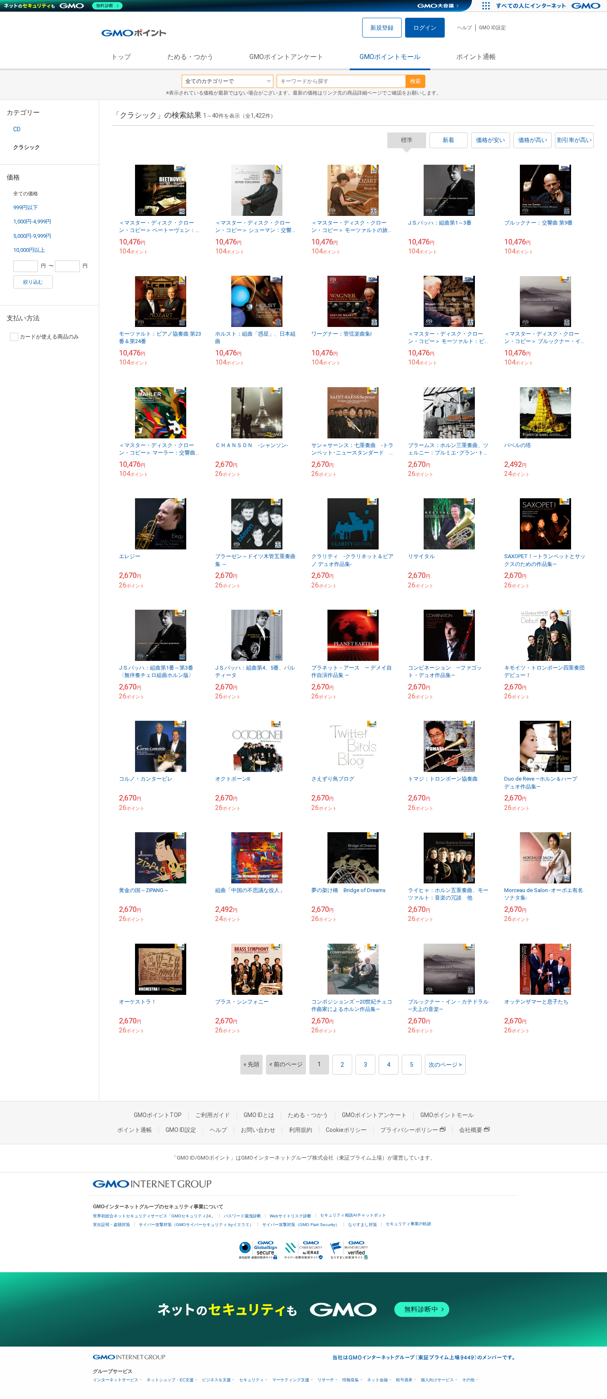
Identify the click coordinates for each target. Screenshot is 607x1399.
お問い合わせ (258, 1130)
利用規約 (300, 1130)
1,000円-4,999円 (32, 221)
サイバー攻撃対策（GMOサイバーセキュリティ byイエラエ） (196, 1224)
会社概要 (470, 1130)
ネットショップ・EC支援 (170, 1380)
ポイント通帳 (476, 57)
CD (17, 129)
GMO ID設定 (492, 28)
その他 (468, 1380)
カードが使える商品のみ (49, 337)
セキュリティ (251, 1380)
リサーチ (326, 1380)
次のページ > (445, 1064)
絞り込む (33, 282)
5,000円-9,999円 (32, 236)
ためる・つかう (190, 57)
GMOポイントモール (390, 57)
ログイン (424, 27)
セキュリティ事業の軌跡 (408, 1223)
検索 (415, 81)
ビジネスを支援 (216, 1380)
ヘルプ (464, 28)
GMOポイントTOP (158, 1115)
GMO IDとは (259, 1115)
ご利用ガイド (212, 1115)
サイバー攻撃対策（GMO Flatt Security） (300, 1224)
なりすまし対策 (362, 1224)
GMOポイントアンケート (286, 57)
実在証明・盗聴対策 (111, 1224)
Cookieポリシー (346, 1130)
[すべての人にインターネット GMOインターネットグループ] (549, 6)
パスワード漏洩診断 (242, 1216)
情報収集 (350, 1380)
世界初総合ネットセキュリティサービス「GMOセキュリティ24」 (154, 1216)
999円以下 (25, 207)
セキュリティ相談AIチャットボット (353, 1215)
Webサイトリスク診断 (290, 1216)
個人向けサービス (437, 1380)
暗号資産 (404, 1380)
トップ (121, 57)
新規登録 (382, 27)
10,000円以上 (29, 250)
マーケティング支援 (290, 1380)
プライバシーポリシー (409, 1130)
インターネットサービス (115, 1380)
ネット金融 (377, 1380)
